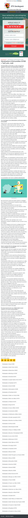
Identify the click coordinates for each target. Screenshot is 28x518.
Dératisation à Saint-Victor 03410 (10, 367)
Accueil (2, 516)
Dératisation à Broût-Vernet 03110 (10, 473)
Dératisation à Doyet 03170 (8, 404)
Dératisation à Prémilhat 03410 (9, 392)
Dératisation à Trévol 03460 (8, 480)
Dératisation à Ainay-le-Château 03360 (11, 429)
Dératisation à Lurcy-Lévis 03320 (10, 436)
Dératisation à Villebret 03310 (9, 401)
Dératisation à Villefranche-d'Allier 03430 (11, 414)
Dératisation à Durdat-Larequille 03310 (11, 417)
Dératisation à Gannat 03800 (8, 467)
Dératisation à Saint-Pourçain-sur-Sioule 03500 (13, 454)
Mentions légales (10, 516)
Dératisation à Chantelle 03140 (9, 448)
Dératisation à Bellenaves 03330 (9, 439)
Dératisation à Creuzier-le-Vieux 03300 (11, 511)
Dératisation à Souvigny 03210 (9, 445)
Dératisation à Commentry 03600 (10, 411)
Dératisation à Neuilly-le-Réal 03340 (10, 492)
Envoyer (14, 46)
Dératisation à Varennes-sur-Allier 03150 (11, 489)
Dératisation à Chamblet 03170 (9, 382)
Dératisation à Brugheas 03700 (9, 508)
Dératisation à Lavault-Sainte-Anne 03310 (12, 379)
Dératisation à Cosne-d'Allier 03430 (10, 408)
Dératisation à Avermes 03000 (9, 464)
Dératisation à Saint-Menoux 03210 (10, 442)
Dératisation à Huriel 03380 (8, 386)
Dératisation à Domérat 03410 (9, 376)
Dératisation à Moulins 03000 (9, 470)
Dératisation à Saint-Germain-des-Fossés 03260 (13, 501)
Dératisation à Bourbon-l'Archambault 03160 (12, 433)
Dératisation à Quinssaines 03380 (10, 389)
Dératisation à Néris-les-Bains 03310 (10, 398)
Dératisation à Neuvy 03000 (8, 458)
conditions (14, 42)
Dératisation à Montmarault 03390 (10, 426)
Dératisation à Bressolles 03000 (9, 461)
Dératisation (4, 59)
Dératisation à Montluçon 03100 (9, 373)
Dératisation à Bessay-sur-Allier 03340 (11, 476)
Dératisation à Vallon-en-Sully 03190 (10, 395)
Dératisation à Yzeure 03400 (9, 486)
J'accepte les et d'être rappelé (15, 42)
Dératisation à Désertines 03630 (9, 370)
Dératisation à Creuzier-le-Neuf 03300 (11, 505)
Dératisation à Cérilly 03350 (8, 423)
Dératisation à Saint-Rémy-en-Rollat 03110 (12, 498)
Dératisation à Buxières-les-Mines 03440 (12, 420)
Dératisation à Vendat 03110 (8, 495)
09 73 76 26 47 (14, 27)
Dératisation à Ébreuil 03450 (9, 451)
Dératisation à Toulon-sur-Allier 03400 (11, 483)
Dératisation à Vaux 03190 (8, 364)
